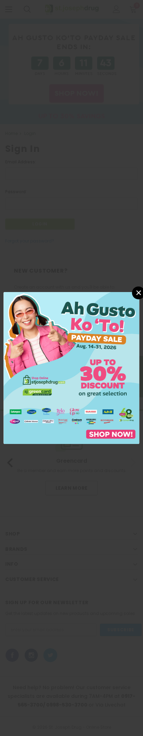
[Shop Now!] (71, 367)
